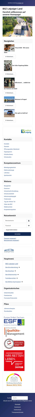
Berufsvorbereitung (11, 267)
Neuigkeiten (7, 186)
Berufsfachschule (11, 274)
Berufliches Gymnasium (13, 282)
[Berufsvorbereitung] (19, 267)
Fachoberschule (10, 278)
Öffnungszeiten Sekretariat (11, 149)
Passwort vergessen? (10, 238)
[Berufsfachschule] (18, 274)
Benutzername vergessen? (11, 240)
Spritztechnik (7, 175)
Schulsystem (7, 157)
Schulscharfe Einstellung (11, 191)
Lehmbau (6, 173)
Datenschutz (17, 409)
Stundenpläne (8, 311)
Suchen (9, 398)
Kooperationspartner (10, 209)
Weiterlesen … (10, 56)
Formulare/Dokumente (10, 298)
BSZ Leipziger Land (11, 264)
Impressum (17, 407)
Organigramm (8, 152)
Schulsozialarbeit (9, 194)
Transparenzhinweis (17, 412)
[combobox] (20, 398)
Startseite (17, 404)
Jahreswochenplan (9, 308)
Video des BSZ (8, 204)
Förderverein (7, 199)
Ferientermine (8, 295)
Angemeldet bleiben (11, 230)
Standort (6, 146)
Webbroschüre (8, 207)
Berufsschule (9, 271)
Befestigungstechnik (10, 167)
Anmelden (17, 234)
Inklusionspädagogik (10, 196)
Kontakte (6, 144)
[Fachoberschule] (17, 278)
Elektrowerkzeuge (9, 170)
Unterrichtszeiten (9, 293)
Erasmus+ (7, 188)
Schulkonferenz (8, 154)
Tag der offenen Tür (9, 201)
